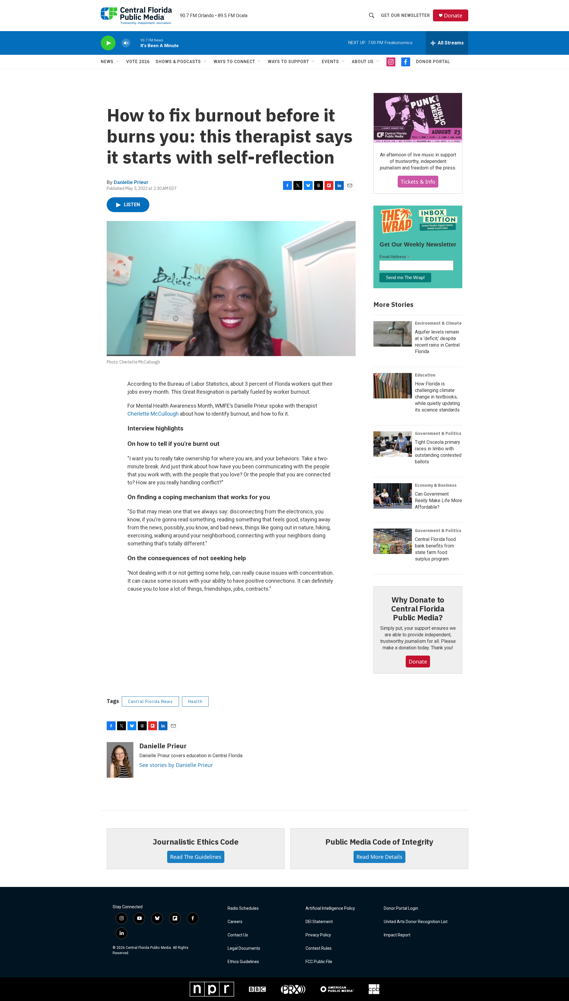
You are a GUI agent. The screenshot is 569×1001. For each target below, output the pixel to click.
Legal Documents (244, 948)
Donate (453, 15)
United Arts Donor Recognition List (415, 922)
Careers (235, 922)
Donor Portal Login (401, 908)
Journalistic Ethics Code (195, 842)
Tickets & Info (418, 181)
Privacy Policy (318, 935)
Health (195, 701)
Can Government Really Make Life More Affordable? (438, 500)
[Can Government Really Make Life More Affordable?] (392, 496)
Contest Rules (319, 948)
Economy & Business (436, 485)
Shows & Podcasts (178, 61)
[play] (108, 43)
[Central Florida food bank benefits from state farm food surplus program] (392, 541)
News (107, 61)
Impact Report (397, 935)
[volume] (126, 43)
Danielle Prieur (131, 182)
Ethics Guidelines (243, 962)
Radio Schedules (243, 908)
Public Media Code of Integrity (379, 842)
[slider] (135, 43)
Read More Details (379, 856)
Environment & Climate (438, 323)
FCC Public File (319, 962)
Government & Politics (438, 433)
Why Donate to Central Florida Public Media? (418, 608)
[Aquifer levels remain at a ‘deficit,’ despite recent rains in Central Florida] (392, 334)
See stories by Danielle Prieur (176, 764)
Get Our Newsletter (405, 15)
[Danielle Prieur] (120, 760)
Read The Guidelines (195, 856)
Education (425, 375)
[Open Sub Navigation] (118, 61)
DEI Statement (319, 922)
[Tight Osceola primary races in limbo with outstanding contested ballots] (392, 444)
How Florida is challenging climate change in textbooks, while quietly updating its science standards (437, 397)
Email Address (394, 257)
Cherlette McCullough (153, 414)
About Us (363, 61)
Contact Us (238, 935)
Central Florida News (150, 701)
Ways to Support (288, 61)
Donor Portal (433, 61)
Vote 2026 (138, 61)
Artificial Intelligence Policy (330, 908)
